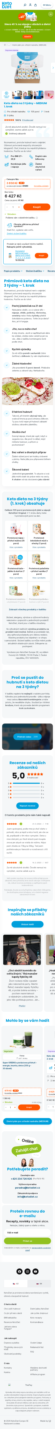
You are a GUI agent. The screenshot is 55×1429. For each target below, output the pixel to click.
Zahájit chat (26, 1149)
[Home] (5, 45)
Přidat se (27, 1241)
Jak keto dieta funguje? (10, 1327)
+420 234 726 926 (21, 1178)
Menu (48, 5)
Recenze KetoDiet (12, 1322)
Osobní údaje (36, 1342)
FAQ (32, 1351)
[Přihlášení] (30, 4)
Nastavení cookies (12, 1423)
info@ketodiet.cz (27, 1196)
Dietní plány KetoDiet (39, 1308)
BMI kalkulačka (10, 1317)
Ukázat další (27, 924)
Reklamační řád (36, 1347)
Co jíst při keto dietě (13, 1313)
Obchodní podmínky (12, 1354)
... (9, 45)
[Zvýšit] (19, 207)
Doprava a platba (11, 1342)
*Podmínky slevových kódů (13, 1348)
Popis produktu (12, 271)
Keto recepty (36, 1317)
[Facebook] (19, 1271)
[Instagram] (27, 1271)
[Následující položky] (53, 67)
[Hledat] (25, 5)
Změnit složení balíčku (16, 233)
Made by (44, 1421)
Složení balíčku (34, 271)
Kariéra (7, 1372)
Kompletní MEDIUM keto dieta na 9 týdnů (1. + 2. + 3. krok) (23, 254)
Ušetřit (27, 36)
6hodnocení (27, 120)
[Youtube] (35, 1271)
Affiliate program (37, 1374)
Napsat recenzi (27, 805)
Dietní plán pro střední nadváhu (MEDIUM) (29, 45)
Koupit (37, 207)
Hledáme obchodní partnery (38, 1369)
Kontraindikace (36, 1322)
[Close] (50, 14)
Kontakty (8, 1368)
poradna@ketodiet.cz (27, 1187)
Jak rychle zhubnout (39, 1313)
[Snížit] (7, 207)
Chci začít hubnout (12, 1308)
